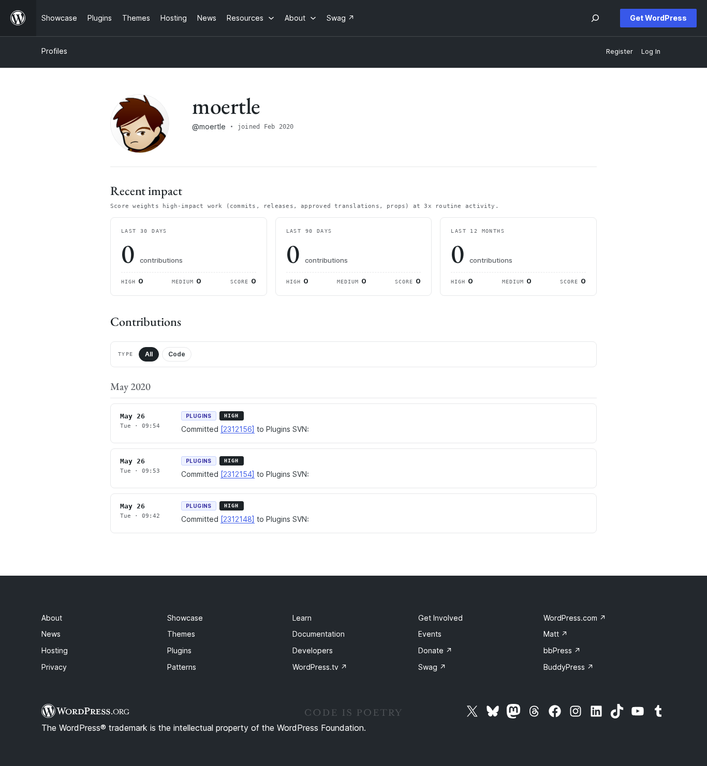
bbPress (562, 650)
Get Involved (440, 617)
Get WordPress (658, 17)
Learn (302, 617)
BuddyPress (568, 667)
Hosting (54, 650)
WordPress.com (574, 617)
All (149, 354)
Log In (650, 51)
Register (619, 51)
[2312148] (237, 519)
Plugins (179, 650)
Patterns (181, 667)
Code (176, 354)
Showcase (185, 617)
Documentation (318, 633)
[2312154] (237, 474)
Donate (435, 650)
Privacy (54, 667)
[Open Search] (595, 18)
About (51, 617)
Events (429, 633)
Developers (312, 650)
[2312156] (237, 429)
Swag (432, 667)
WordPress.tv (319, 667)
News (51, 633)
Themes (181, 633)
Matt (555, 633)
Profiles (54, 51)
